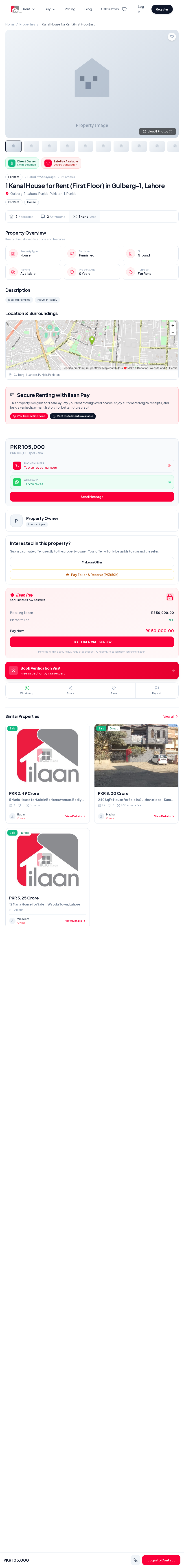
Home (10, 24)
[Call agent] (135, 1560)
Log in (141, 9)
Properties (27, 24)
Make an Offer (92, 562)
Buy (47, 9)
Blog (88, 9)
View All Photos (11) (160, 131)
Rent (27, 9)
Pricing (70, 9)
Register (162, 9)
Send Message (92, 497)
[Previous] (12, 83)
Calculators (110, 9)
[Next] (171, 83)
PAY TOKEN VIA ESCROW (92, 642)
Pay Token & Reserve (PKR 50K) (94, 575)
